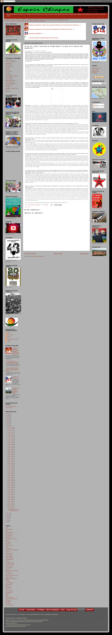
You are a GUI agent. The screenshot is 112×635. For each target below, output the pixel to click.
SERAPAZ (8, 593)
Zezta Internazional (9, 605)
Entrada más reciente (30, 253)
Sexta (7, 86)
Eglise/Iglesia (8, 71)
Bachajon (7, 64)
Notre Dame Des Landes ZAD (12, 575)
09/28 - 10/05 (11, 449)
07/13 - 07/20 (11, 468)
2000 (8, 522)
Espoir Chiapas (10, 334)
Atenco (7, 530)
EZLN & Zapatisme (52, 610)
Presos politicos (9, 81)
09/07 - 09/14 (11, 454)
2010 (8, 518)
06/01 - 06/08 (11, 478)
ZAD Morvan (8, 603)
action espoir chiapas (10, 61)
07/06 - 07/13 (11, 470)
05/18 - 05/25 (11, 482)
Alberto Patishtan (9, 529)
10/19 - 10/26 (11, 444)
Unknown (9, 341)
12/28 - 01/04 (11, 427)
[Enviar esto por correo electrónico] (55, 205)
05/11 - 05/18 (11, 484)
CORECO (8, 551)
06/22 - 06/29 (11, 473)
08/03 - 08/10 (11, 463)
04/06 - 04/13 (11, 492)
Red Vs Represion (9, 590)
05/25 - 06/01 (11, 480)
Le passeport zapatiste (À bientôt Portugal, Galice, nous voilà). (18, 624)
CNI (6, 68)
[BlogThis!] (56, 205)
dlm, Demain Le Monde (44, 202)
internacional (8, 78)
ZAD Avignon (8, 600)
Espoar (8, 332)
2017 (8, 420)
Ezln (29, 206)
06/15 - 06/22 (11, 475)
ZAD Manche (8, 601)
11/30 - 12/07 (11, 433)
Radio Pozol (8, 585)
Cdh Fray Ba (8, 537)
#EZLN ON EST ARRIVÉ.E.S (15, 377)
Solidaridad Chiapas (9, 597)
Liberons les (8, 568)
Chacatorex (8, 543)
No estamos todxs (9, 573)
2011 (8, 516)
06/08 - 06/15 (11, 477)
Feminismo (8, 74)
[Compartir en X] (58, 205)
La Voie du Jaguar (9, 565)
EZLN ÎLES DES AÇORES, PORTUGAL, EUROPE (16, 626)
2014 (8, 425)
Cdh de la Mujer (9, 534)
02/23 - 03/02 (11, 501)
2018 (8, 418)
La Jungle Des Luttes (10, 564)
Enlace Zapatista (9, 554)
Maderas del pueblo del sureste (12, 570)
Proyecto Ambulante (10, 582)
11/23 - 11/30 (11, 435)
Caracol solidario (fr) (10, 532)
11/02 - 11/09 (11, 440)
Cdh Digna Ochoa (9, 535)
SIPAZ (7, 595)
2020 (8, 415)
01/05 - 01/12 (11, 508)
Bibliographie (94, 72)
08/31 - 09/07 (11, 456)
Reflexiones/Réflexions (10, 83)
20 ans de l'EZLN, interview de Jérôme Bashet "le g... (14, 510)
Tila (6, 89)
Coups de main (71, 610)
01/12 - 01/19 (11, 506)
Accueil (21, 610)
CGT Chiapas (8, 542)
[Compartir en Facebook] (59, 205)
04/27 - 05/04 (11, 487)
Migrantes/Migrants (9, 80)
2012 (8, 515)
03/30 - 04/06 (11, 494)
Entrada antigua (84, 253)
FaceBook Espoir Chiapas (11, 406)
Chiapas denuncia (9, 545)
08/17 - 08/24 (11, 459)
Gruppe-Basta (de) (9, 557)
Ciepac (7, 546)
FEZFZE (9, 336)
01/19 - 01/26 (11, 504)
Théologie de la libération (10, 88)
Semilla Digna (8, 85)
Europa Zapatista (9, 556)
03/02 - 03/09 (11, 499)
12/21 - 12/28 (11, 428)
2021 (8, 413)
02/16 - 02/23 (11, 503)
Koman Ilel (8, 561)
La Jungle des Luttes (10, 562)
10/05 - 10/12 (11, 447)
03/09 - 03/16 (11, 497)
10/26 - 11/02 (11, 442)
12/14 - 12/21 (11, 430)
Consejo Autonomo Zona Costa (12, 549)
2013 (8, 513)
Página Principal (58, 253)
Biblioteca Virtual (95, 71)
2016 (8, 422)
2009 (8, 520)
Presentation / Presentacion (34, 204)
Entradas (96, 104)
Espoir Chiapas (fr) (9, 407)
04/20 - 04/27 (11, 489)
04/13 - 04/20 (11, 490)
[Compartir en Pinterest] (61, 205)
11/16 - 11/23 (11, 437)
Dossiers (7, 69)
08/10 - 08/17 (11, 461)
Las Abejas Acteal (9, 567)
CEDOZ (7, 540)
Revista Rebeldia (9, 592)
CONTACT (89, 610)
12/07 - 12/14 (11, 432)
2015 (8, 423)
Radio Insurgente (9, 584)
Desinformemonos (9, 553)
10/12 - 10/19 (11, 446)
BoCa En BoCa (9, 66)
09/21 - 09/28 (11, 451)
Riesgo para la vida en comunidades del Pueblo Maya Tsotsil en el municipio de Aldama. (12, 362)
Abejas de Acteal (9, 60)
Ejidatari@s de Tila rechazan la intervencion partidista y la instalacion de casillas (16, 391)
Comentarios (96, 106)
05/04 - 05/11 (11, 485)
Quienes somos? (95, 69)
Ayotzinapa (8, 63)
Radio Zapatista (9, 587)
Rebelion (7, 589)
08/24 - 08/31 (11, 458)
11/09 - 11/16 (11, 439)
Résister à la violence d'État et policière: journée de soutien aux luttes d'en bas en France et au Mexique (12, 369)
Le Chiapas (41, 610)
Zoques (7, 91)
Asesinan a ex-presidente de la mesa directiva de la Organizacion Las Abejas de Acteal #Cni (24, 621)
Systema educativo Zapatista (11, 598)
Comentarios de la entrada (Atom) (37, 256)
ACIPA (7, 527)
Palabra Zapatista (9, 576)
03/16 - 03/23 (11, 496)
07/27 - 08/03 (11, 465)
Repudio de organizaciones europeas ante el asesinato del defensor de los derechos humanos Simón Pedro (16, 351)
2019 (8, 416)
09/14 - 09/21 (11, 452)
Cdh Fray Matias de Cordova (11, 538)
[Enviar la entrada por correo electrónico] (51, 204)
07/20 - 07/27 (11, 466)
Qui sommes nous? (96, 68)
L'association (30, 610)
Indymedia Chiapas (9, 559)
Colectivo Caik (8, 548)
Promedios (8, 581)
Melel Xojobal (8, 572)
